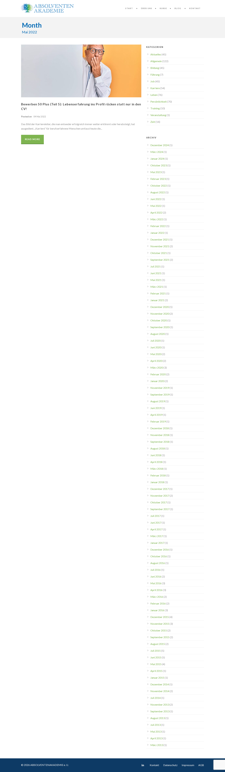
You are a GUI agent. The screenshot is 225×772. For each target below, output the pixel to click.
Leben (153, 94)
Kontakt (195, 8)
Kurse (163, 8)
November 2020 (159, 313)
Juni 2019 (155, 408)
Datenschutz (170, 765)
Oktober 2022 (158, 185)
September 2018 (159, 441)
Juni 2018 (155, 455)
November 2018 (159, 434)
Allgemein (156, 61)
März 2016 (156, 596)
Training (155, 108)
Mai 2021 (155, 279)
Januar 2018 (157, 482)
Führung (155, 74)
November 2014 (159, 691)
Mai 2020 (155, 354)
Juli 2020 (155, 340)
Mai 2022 (155, 205)
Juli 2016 (155, 569)
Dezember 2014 (159, 684)
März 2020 (156, 367)
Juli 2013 (155, 724)
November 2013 (159, 704)
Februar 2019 (158, 421)
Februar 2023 (158, 178)
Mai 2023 (155, 172)
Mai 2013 (155, 731)
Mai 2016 (155, 583)
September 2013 (159, 711)
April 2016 (156, 589)
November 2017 (159, 495)
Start (129, 8)
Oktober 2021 (158, 252)
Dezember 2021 (159, 239)
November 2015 (159, 623)
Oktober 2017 (158, 502)
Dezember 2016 (159, 549)
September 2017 (159, 509)
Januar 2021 (157, 300)
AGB (201, 765)
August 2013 (157, 718)
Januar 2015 (157, 677)
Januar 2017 (157, 542)
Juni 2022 (155, 199)
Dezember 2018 (159, 428)
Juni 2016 (155, 576)
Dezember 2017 (159, 488)
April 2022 (156, 212)
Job (152, 81)
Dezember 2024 (159, 145)
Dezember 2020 (159, 306)
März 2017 (156, 536)
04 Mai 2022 (39, 116)
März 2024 (156, 151)
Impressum (188, 765)
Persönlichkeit (158, 101)
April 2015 (156, 670)
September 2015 (159, 637)
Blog (178, 8)
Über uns (146, 8)
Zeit (152, 121)
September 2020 (159, 327)
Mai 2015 (155, 664)
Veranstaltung (158, 115)
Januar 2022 (157, 232)
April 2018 (156, 461)
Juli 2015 (155, 650)
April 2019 (156, 414)
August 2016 (157, 563)
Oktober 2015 (158, 630)
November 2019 (159, 387)
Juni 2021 (155, 273)
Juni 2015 (155, 657)
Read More (32, 139)
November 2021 (159, 246)
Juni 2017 (155, 522)
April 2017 (156, 529)
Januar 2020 (157, 381)
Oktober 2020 (158, 320)
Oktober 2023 (158, 165)
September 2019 (159, 394)
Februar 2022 (158, 226)
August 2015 (157, 643)
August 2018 (157, 448)
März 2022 (156, 219)
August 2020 (157, 333)
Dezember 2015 (159, 616)
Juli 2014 (155, 697)
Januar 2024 (157, 158)
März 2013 (156, 745)
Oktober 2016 (158, 556)
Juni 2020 (155, 347)
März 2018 (156, 468)
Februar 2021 (158, 293)
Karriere (155, 88)
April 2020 (156, 360)
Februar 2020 (158, 374)
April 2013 (156, 738)
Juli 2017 (155, 515)
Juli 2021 (155, 266)
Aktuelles (155, 54)
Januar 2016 (157, 610)
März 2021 (156, 286)
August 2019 (157, 401)
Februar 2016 (158, 603)
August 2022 (157, 192)
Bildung (154, 67)
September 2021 (159, 259)
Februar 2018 (158, 475)
